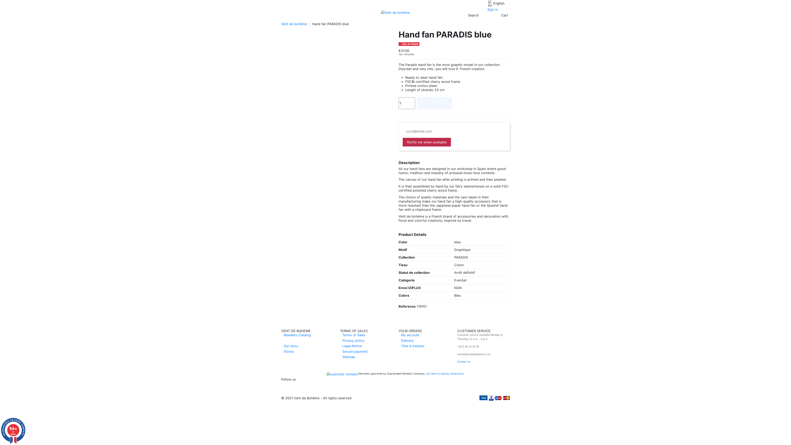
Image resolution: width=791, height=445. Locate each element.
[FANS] (284, 19)
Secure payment (355, 351)
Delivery (407, 340)
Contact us (463, 361)
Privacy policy (353, 340)
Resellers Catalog (297, 335)
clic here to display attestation (445, 373)
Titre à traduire (412, 346)
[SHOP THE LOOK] (334, 19)
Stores (289, 351)
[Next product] (508, 24)
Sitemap (348, 357)
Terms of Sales (353, 335)
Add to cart (438, 103)
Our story (291, 346)
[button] (292, 19)
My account (410, 335)
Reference (407, 306)
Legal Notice (352, 346)
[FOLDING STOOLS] (306, 19)
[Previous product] (503, 24)
